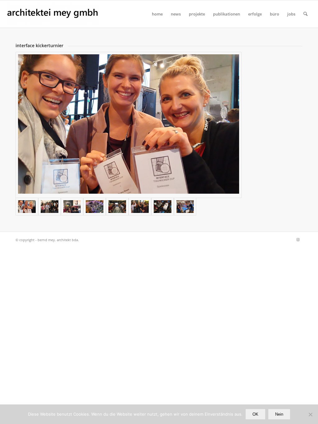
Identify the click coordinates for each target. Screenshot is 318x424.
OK (255, 414)
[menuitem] (157, 14)
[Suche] (305, 14)
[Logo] (52, 14)
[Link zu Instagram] (297, 239)
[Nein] (310, 414)
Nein (279, 414)
